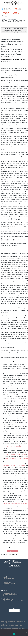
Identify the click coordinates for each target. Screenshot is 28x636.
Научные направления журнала (9, 583)
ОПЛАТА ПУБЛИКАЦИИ (14, 565)
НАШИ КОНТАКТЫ (5, 598)
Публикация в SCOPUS (6, 13)
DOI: (2, 11)
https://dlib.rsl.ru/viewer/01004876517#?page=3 (14, 447)
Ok (14, 634)
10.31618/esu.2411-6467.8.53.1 (9, 11)
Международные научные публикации (10, 594)
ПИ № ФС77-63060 (17, 5)
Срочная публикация (16, 13)
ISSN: (2, 8)
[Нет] (26, 632)
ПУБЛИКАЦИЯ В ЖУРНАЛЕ (6, 586)
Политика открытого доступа (9, 581)
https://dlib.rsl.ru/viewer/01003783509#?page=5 (14, 465)
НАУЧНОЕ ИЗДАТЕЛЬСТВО (6, 576)
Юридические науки (12, 551)
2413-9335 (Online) (7, 9)
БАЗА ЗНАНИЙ (4, 590)
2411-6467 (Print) (7, 8)
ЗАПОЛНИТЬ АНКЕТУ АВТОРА (14, 566)
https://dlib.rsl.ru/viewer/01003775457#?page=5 (16, 458)
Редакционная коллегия (8, 584)
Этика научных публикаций (8, 578)
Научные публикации (7, 582)
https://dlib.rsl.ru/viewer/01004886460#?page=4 (14, 454)
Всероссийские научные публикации (10, 595)
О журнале (5, 577)
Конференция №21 (13, 554)
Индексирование (6, 579)
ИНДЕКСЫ (14, 568)
